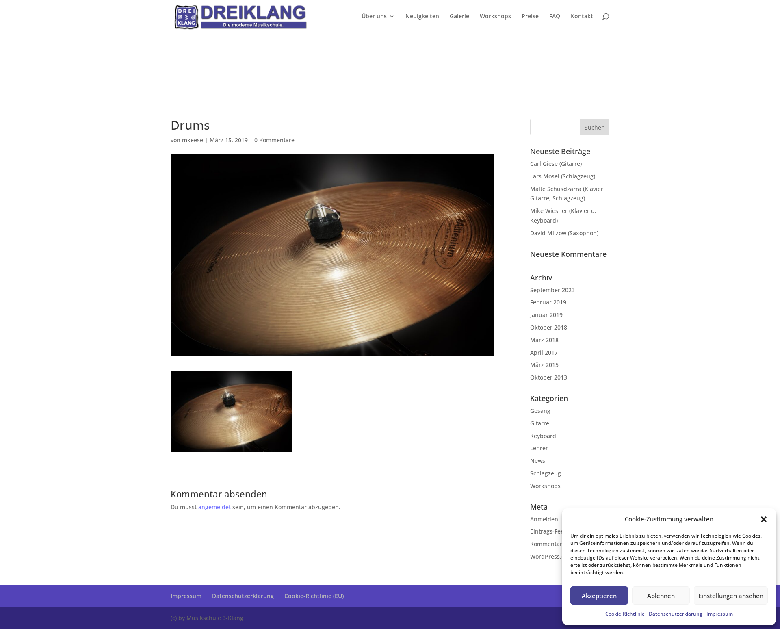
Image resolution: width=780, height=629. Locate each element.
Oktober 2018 (548, 327)
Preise (530, 16)
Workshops (495, 16)
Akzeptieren (599, 596)
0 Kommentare (274, 140)
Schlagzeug (545, 473)
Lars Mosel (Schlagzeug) (562, 176)
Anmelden (544, 519)
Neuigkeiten (422, 16)
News (537, 460)
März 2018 (544, 340)
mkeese (192, 140)
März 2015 (544, 365)
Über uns (374, 16)
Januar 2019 (546, 315)
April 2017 (544, 352)
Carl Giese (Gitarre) (556, 163)
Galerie (459, 16)
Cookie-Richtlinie (625, 613)
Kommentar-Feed (553, 544)
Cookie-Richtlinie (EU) (314, 596)
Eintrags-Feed (549, 531)
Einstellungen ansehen (730, 596)
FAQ (554, 16)
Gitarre (539, 423)
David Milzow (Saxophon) (564, 233)
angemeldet (214, 507)
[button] (764, 519)
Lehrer (539, 448)
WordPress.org (550, 556)
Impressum (719, 613)
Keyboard (543, 436)
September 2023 (552, 290)
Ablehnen (661, 596)
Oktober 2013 (548, 377)
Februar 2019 (548, 302)
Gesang (540, 410)
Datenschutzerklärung (675, 613)
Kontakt (582, 16)
